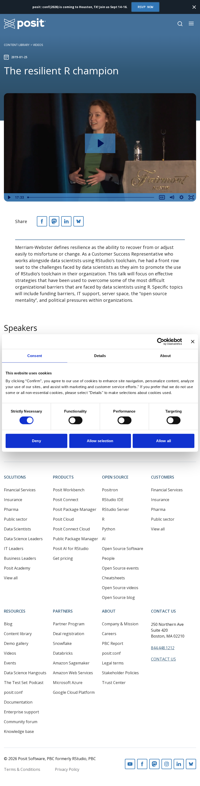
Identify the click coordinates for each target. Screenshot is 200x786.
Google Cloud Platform (74, 692)
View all (11, 577)
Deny (36, 440)
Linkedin (179, 764)
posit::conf (13, 692)
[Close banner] (192, 341)
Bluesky (191, 764)
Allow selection (100, 440)
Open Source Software (122, 548)
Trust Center (114, 682)
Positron (110, 489)
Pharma (11, 509)
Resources (14, 611)
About (109, 611)
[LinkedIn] (66, 221)
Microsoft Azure (67, 682)
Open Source (115, 477)
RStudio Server (115, 509)
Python (108, 529)
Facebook (142, 764)
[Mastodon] (54, 221)
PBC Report (112, 643)
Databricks (63, 653)
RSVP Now (145, 7)
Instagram (166, 764)
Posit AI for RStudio (71, 548)
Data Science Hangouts (25, 672)
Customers (162, 477)
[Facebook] (42, 221)
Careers (109, 633)
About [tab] (165, 356)
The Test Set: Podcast (23, 682)
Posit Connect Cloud (71, 529)
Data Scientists (17, 529)
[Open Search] (180, 23)
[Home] (25, 23)
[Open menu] (191, 23)
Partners (63, 611)
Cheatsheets (113, 577)
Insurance (13, 499)
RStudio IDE (112, 499)
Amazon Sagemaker (71, 663)
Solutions (15, 477)
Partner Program (68, 623)
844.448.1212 (162, 648)
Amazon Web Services (73, 672)
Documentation (18, 702)
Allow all (163, 440)
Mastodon (154, 764)
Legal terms (113, 663)
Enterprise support (21, 711)
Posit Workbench (68, 489)
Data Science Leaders (23, 538)
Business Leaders (20, 558)
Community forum (20, 721)
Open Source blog (118, 597)
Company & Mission (120, 623)
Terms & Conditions (22, 769)
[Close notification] (194, 7)
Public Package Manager (75, 538)
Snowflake (62, 643)
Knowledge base (19, 731)
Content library (17, 45)
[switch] (75, 420)
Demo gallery (16, 643)
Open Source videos (120, 587)
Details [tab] (100, 356)
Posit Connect (65, 499)
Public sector (15, 519)
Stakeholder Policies (120, 672)
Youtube (130, 764)
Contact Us (163, 611)
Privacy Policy (67, 769)
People (108, 558)
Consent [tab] (34, 356)
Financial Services (20, 489)
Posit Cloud (63, 519)
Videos (38, 45)
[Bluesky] (78, 221)
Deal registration (68, 633)
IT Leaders (13, 548)
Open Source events (120, 568)
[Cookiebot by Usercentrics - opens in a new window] (160, 341)
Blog (8, 623)
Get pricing (63, 558)
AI (104, 538)
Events (10, 663)
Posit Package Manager (74, 509)
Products (63, 477)
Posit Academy (17, 568)
